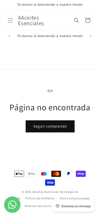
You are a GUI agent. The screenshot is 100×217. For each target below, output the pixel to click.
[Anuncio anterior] (9, 36)
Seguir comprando (50, 126)
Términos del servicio (38, 206)
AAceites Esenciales (45, 192)
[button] (10, 20)
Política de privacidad (74, 198)
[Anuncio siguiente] (90, 36)
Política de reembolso (40, 198)
